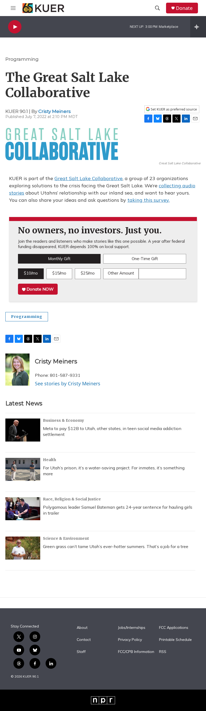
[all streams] (198, 26)
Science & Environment (66, 538)
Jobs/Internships (131, 628)
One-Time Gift (145, 258)
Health (49, 459)
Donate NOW (39, 289)
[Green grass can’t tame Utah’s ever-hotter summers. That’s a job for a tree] (22, 548)
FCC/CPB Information (136, 652)
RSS (162, 652)
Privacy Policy (130, 640)
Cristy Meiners (54, 111)
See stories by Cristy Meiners (67, 383)
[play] (14, 27)
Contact (84, 640)
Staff (81, 652)
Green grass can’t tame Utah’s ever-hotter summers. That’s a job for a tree (115, 546)
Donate (184, 8)
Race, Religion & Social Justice (72, 499)
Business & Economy (63, 420)
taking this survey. (148, 200)
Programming (22, 59)
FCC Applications (173, 628)
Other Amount (121, 273)
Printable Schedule (175, 640)
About (82, 628)
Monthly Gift (59, 258)
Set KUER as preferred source (173, 109)
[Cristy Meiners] (17, 369)
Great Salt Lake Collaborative (88, 178)
